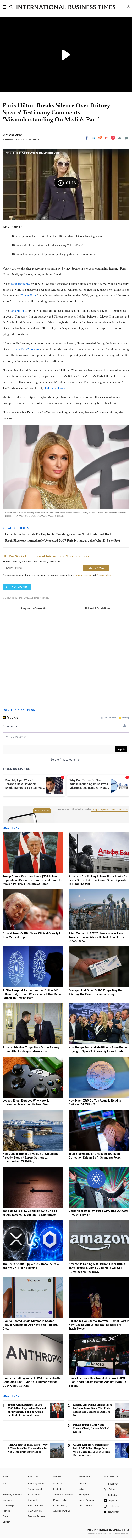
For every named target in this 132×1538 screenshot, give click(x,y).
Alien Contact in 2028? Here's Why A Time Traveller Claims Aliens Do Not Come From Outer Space (96, 937)
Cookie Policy (60, 1505)
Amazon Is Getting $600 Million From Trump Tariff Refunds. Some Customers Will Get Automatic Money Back (97, 1268)
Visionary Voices (36, 1483)
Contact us (58, 1489)
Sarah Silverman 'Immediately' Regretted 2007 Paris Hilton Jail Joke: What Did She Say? (62, 540)
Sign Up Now (42, 811)
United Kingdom (87, 1500)
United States (85, 1505)
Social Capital (35, 1489)
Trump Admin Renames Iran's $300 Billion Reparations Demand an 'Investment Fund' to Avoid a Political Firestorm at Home (32, 880)
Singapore (84, 1494)
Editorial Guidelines (98, 608)
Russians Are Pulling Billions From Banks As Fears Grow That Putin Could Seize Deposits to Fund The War (98, 880)
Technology (8, 1505)
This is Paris (28, 295)
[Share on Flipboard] (107, 138)
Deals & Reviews (36, 1516)
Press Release (35, 1505)
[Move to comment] (126, 138)
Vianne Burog (14, 134)
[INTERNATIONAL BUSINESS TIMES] (66, 7)
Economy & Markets (13, 1494)
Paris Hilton (17, 310)
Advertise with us (61, 1511)
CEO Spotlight (35, 1511)
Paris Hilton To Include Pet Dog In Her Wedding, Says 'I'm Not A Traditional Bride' (59, 534)
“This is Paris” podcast (25, 349)
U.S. (5, 1489)
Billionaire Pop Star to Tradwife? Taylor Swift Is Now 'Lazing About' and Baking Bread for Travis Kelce (99, 1325)
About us (57, 1483)
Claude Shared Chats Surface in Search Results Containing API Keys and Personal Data (30, 1325)
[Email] (120, 138)
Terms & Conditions (63, 1494)
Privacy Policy (103, 575)
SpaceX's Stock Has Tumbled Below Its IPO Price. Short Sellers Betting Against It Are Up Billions (97, 1382)
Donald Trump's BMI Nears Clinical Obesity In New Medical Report (91, 1428)
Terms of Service (82, 575)
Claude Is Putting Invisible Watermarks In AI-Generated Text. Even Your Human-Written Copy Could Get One (31, 1382)
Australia (83, 1483)
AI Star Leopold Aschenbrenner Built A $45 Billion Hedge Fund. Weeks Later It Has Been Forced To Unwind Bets (32, 994)
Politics (6, 1511)
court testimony (20, 283)
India (81, 1489)
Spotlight (32, 1500)
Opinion (6, 1522)
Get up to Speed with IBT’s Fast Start (109, 809)
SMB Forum (34, 1494)
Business (7, 1500)
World (5, 1483)
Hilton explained (55, 388)
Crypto (6, 1516)
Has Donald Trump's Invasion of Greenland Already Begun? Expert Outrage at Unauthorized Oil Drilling (31, 1157)
